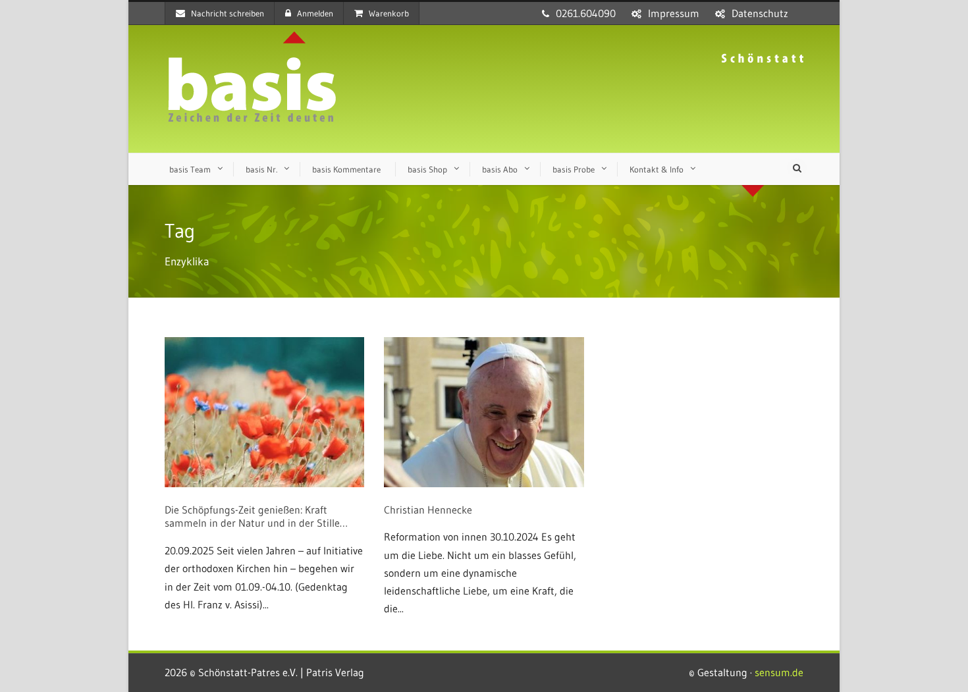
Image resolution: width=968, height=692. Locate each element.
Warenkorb (389, 13)
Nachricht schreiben (227, 13)
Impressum (673, 13)
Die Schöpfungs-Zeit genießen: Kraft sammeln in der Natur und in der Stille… (256, 516)
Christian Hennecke (428, 509)
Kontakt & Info (657, 169)
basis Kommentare (346, 169)
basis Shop (427, 169)
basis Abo (500, 169)
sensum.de (779, 672)
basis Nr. (261, 169)
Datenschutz (760, 13)
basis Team (190, 169)
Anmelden (315, 13)
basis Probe (573, 169)
